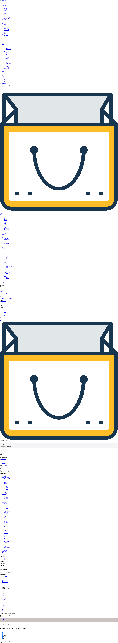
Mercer (5, 37)
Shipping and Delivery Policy (6, 597)
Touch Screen (8, 490)
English (5, 310)
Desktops (5, 12)
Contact (3, 71)
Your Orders (3, 596)
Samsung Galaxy (8, 49)
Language (3, 77)
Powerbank (7, 509)
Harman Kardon (6, 526)
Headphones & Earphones (7, 20)
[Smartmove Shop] (3, 0)
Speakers (3, 34)
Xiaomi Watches (6, 524)
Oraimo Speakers (6, 528)
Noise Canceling (6, 497)
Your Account (4, 595)
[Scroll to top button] (0, 623)
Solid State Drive (8, 484)
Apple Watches (6, 520)
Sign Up (10, 572)
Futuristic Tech (4, 41)
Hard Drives (5, 483)
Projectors (5, 31)
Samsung (5, 24)
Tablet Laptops (8, 60)
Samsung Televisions (7, 28)
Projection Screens (6, 543)
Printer (3, 39)
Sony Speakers (6, 529)
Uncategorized (4, 551)
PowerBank (5, 22)
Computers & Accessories (5, 222)
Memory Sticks (6, 491)
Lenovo (5, 14)
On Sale (4, 559)
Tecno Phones (6, 513)
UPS (2, 36)
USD (4, 81)
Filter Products (3, 452)
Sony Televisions (6, 27)
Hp (4, 15)
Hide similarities (5, 625)
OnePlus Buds (6, 498)
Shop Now (1, 447)
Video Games (4, 554)
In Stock (4, 558)
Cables (7, 507)
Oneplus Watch (6, 522)
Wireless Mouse (8, 64)
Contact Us (3, 605)
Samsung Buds (6, 500)
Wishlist (3, 75)
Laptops (5, 13)
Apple (6, 485)
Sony (6, 532)
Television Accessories (7, 32)
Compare (1, 461)
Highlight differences (6, 626)
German (4, 78)
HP (4, 25)
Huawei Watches (6, 521)
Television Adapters (6, 548)
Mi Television (5, 241)
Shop (2, 450)
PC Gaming (5, 493)
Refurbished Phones (7, 511)
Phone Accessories (4, 19)
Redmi (5, 10)
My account (3, 74)
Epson (5, 40)
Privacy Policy (4, 599)
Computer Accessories (7, 17)
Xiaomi (7, 48)
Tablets (3, 23)
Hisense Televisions (6, 29)
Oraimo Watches (6, 523)
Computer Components (7, 18)
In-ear (4, 496)
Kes (4, 80)
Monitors (7, 62)
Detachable (7, 487)
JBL (6, 531)
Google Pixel (6, 9)
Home (3, 43)
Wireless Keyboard (8, 63)
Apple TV (5, 550)
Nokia (4, 538)
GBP (4, 315)
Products (3, 44)
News (3, 70)
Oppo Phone (5, 8)
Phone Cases (5, 231)
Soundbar (7, 66)
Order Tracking (3, 76)
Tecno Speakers (6, 533)
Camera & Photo (4, 476)
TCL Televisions (6, 30)
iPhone (5, 6)
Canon (4, 251)
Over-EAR (5, 499)
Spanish (4, 79)
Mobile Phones (4, 5)
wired (4, 501)
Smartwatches (6, 58)
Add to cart (7, 465)
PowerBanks (7, 57)
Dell (6, 486)
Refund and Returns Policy (6, 598)
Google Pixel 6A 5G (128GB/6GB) (6, 298)
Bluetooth (5, 495)
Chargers (5, 21)
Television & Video (5, 26)
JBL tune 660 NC (3, 463)
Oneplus (5, 7)
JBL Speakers (6, 35)
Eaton (4, 38)
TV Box (5, 33)
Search (1, 86)
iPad (6, 54)
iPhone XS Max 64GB (4, 293)
